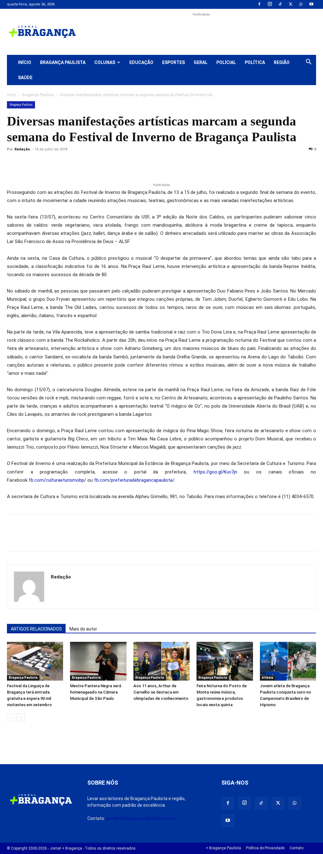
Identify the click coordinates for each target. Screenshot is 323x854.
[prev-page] (11, 717)
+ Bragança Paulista (223, 848)
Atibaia (267, 677)
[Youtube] (311, 4)
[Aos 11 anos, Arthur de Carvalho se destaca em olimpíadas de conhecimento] (161, 661)
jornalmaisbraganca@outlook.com (141, 818)
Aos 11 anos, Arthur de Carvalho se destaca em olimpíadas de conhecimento (160, 692)
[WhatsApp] (301, 4)
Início (24, 62)
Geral (201, 62)
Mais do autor (83, 628)
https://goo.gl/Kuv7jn (215, 472)
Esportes (173, 62)
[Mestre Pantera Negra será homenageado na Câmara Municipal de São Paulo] (98, 661)
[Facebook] (259, 4)
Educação (141, 62)
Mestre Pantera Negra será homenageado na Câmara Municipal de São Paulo (95, 692)
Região (282, 62)
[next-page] (21, 717)
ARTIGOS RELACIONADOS (36, 628)
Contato (296, 848)
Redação (22, 149)
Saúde (25, 77)
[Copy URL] (13, 163)
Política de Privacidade (265, 848)
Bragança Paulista (62, 62)
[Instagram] (269, 4)
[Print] (85, 163)
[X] (290, 4)
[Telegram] (100, 163)
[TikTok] (280, 4)
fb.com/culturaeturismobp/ (57, 480)
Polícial (226, 62)
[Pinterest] (56, 163)
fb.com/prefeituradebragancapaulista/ (134, 480)
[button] (308, 62)
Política (255, 62)
